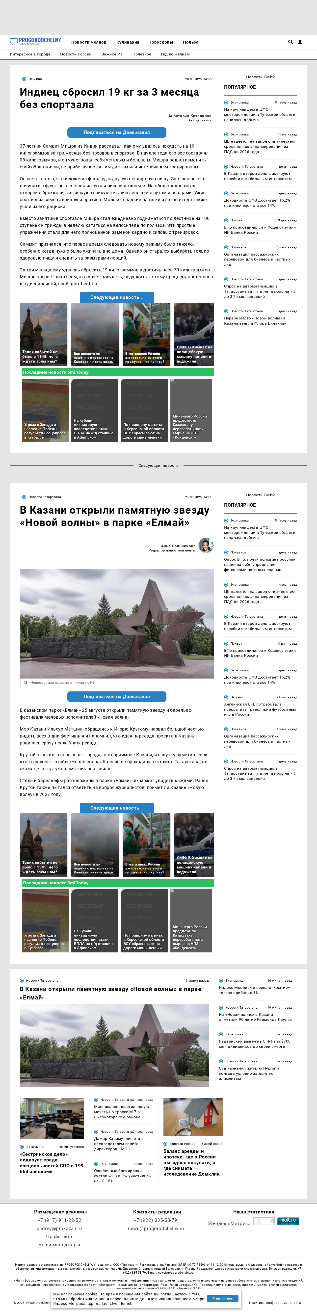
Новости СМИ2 (260, 77)
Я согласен (223, 1298)
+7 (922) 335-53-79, (156, 1220)
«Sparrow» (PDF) (189, 1288)
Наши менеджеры (59, 1245)
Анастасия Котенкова (189, 115)
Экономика (240, 102)
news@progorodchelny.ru (156, 1228)
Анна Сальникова (178, 546)
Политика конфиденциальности (275, 1303)
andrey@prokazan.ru (59, 1228)
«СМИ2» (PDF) (165, 1288)
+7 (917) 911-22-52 (59, 1220)
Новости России (183, 1144)
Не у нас (35, 79)
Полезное (238, 247)
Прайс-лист (59, 1236)
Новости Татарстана (247, 166)
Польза (236, 220)
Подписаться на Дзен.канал (117, 132)
